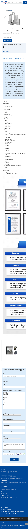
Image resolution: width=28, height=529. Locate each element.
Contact (16, 497)
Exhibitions (4, 486)
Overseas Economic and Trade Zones (9, 484)
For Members (3, 471)
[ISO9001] (14, 392)
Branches (6, 497)
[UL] (14, 403)
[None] (14, 406)
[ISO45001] (14, 394)
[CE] (14, 399)
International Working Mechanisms (8, 482)
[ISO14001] (14, 393)
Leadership (11, 497)
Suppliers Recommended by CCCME (9, 476)
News (2, 491)
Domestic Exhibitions (5, 489)
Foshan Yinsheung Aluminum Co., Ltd (12, 44)
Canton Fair (13, 489)
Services (3, 469)
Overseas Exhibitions (17, 488)
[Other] (14, 404)
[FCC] (14, 402)
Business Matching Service (7, 478)
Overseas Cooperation (21, 482)
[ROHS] (14, 401)
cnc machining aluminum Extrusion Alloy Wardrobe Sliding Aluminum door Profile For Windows (14, 363)
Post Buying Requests (18, 478)
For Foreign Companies (12, 471)
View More (6, 51)
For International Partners (6, 472)
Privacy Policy (4, 518)
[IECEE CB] (14, 397)
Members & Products (6, 475)
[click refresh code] (19, 454)
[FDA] (14, 398)
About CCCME (5, 495)
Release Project (21, 484)
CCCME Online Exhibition (6, 488)
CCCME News (4, 493)
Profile (2, 497)
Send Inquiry (8, 40)
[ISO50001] (14, 396)
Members (19, 476)
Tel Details (5, 507)
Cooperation (4, 480)
